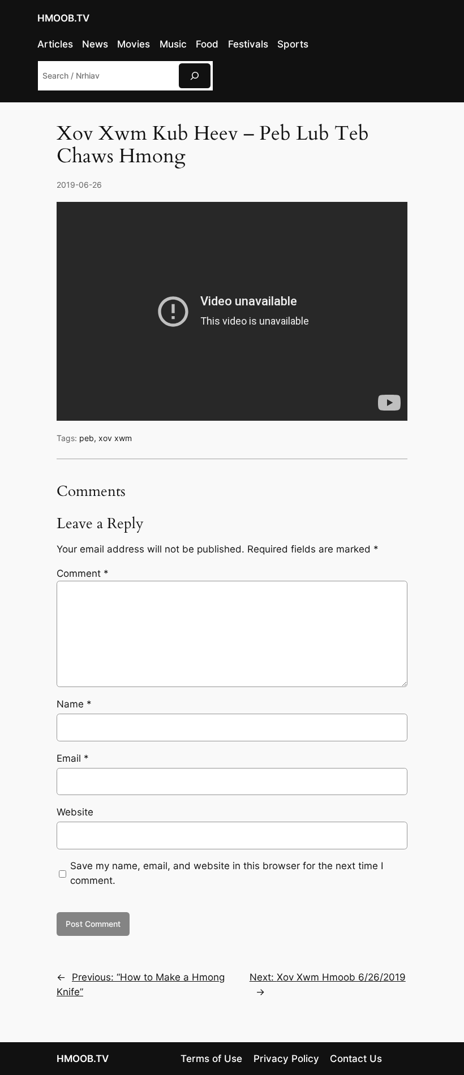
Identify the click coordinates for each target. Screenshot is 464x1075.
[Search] (194, 75)
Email (73, 758)
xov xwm (115, 438)
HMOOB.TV (63, 18)
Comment (83, 573)
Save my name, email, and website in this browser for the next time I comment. (226, 873)
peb (86, 438)
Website (75, 812)
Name (74, 704)
